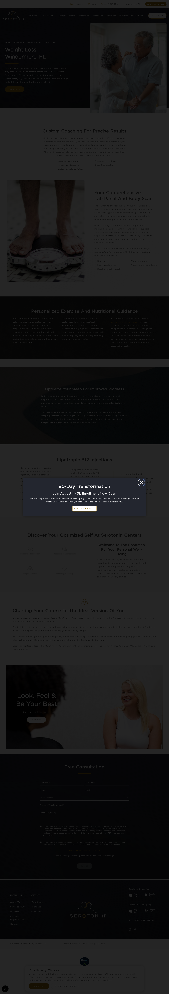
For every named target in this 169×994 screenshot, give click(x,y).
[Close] (141, 482)
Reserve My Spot (84, 509)
